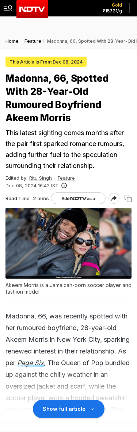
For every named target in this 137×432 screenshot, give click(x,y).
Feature (66, 178)
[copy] (128, 198)
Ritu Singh (40, 178)
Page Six (30, 363)
